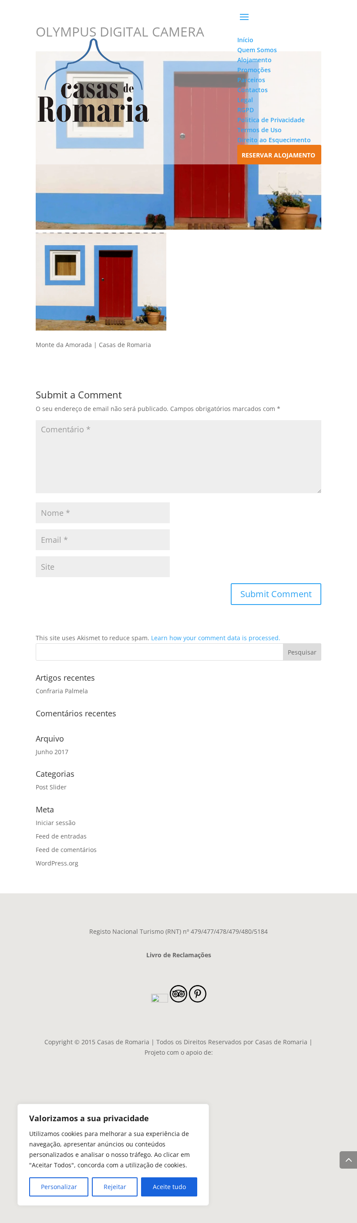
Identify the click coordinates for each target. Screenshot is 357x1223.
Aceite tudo (169, 1187)
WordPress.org (57, 863)
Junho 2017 (52, 752)
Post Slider (51, 787)
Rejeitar (115, 1187)
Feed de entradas (61, 836)
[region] (113, 1155)
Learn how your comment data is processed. (215, 638)
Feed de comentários (66, 849)
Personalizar (59, 1187)
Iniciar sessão (55, 823)
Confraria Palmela (62, 691)
